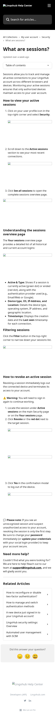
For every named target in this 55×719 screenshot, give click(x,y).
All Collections (10, 37)
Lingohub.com (37, 694)
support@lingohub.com (27, 567)
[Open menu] (49, 5)
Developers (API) (18, 694)
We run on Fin (29, 710)
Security (46, 37)
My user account (29, 37)
